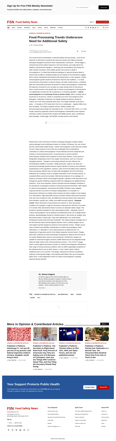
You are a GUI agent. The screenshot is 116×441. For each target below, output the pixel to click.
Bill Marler (12, 360)
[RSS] (98, 27)
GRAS (72, 294)
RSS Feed (77, 426)
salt (38, 297)
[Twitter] (88, 27)
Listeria (78, 294)
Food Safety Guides (53, 414)
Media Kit (104, 420)
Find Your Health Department (83, 411)
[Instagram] (90, 27)
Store (102, 423)
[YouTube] (95, 27)
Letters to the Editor (80, 420)
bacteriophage (63, 294)
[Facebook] (86, 27)
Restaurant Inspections (81, 414)
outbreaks (50, 420)
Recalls (50, 423)
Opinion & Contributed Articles (39, 33)
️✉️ (9, 423)
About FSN (103, 387)
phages (32, 297)
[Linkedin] (93, 27)
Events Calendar (79, 417)
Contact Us (104, 414)
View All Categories (53, 426)
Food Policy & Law (53, 411)
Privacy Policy (105, 417)
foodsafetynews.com (13, 412)
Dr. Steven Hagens (37, 45)
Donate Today (89, 387)
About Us (104, 411)
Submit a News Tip (80, 423)
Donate (103, 426)
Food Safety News (60, 438)
